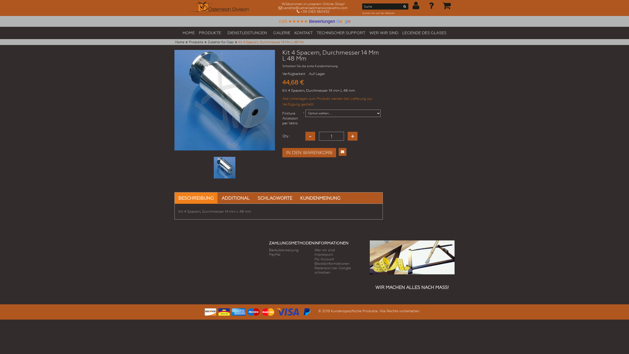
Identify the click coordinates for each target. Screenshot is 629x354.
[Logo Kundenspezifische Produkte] (220, 8)
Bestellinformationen (331, 264)
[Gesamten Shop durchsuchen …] (405, 7)
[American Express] (238, 311)
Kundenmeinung (320, 198)
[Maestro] (253, 311)
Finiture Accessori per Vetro (292, 118)
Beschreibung (196, 198)
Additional (236, 198)
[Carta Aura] (224, 311)
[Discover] (210, 311)
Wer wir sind (324, 250)
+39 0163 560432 (314, 12)
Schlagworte (275, 198)
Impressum (323, 254)
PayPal (274, 254)
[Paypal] (306, 311)
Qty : (286, 136)
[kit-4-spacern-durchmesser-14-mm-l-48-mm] (224, 167)
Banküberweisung (284, 250)
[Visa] (288, 311)
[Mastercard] (268, 311)
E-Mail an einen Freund (342, 152)
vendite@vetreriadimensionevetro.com (315, 8)
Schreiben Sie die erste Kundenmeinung (310, 66)
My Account (324, 259)
